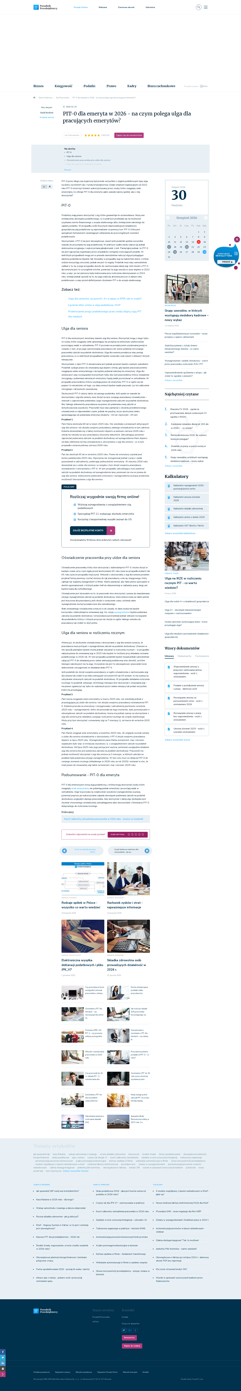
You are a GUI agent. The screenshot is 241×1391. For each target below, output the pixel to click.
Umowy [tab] (169, 656)
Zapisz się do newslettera (129, 135)
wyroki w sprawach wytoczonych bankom (163, 1167)
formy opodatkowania (169, 1154)
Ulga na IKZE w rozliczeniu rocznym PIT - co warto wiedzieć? (183, 583)
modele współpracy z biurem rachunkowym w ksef (59, 1164)
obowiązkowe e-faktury (114, 1167)
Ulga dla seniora (74, 156)
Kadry (131, 86)
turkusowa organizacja (191, 1157)
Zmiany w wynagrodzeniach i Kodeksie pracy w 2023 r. (182, 1220)
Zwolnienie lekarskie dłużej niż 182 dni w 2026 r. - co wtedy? (189, 426)
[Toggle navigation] (206, 7)
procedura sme (128, 1164)
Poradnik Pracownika (101, 1317)
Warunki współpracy (84, 1372)
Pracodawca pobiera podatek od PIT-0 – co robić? (140, 1054)
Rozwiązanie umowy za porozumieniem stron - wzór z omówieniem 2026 (188, 701)
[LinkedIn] (3, 1363)
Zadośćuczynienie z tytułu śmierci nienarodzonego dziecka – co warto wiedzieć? (182, 349)
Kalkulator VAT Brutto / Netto (188, 525)
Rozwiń (67, 170)
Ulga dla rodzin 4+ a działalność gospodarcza (187, 601)
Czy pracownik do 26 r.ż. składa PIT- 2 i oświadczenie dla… (94, 1076)
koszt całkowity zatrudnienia (124, 1157)
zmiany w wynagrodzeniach (151, 1164)
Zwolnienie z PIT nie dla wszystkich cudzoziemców (93, 1097)
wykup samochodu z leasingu (82, 1154)
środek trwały (149, 1154)
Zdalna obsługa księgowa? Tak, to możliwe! (177, 1240)
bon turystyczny (54, 1171)
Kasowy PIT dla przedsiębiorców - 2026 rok (58, 1237)
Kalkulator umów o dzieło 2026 (189, 517)
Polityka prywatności (41, 1372)
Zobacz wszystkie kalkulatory (180, 533)
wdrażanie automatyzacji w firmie (152, 1160)
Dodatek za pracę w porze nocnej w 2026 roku (188, 448)
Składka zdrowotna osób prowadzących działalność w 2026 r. (126, 965)
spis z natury (78, 1157)
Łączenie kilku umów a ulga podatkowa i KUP (94, 305)
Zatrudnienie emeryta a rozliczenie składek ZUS (94, 1119)
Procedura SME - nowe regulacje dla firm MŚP (178, 1211)
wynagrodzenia (122, 612)
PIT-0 (69, 152)
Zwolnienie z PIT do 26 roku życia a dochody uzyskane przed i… (140, 1076)
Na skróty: (69, 148)
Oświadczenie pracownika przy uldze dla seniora (88, 160)
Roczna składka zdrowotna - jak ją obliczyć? (57, 1216)
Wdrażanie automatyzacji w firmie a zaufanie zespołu (121, 1262)
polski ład (191, 1167)
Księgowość (63, 86)
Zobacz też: (71, 289)
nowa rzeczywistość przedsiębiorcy (188, 1160)
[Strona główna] (34, 97)
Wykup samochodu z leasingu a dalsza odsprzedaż (61, 1208)
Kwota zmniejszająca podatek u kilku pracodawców (139, 990)
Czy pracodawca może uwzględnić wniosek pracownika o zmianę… (94, 990)
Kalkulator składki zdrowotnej (188, 508)
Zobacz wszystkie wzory (177, 739)
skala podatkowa (60, 1157)
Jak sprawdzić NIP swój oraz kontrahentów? (57, 1191)
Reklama (103, 7)
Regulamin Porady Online (107, 1372)
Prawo (111, 86)
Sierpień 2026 (186, 218)
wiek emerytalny (80, 788)
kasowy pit (133, 1154)
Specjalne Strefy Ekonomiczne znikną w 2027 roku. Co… (140, 1119)
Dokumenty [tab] (184, 656)
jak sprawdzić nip (41, 1154)
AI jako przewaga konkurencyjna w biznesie (117, 1245)
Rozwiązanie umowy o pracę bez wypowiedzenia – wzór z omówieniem (187, 716)
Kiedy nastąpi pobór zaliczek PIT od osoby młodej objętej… (140, 1097)
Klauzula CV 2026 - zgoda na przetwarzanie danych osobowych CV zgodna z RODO (188, 413)
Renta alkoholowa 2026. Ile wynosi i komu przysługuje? (189, 437)
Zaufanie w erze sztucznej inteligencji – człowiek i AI (121, 1220)
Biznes (38, 86)
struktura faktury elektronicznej (102, 1164)
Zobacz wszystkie (173, 380)
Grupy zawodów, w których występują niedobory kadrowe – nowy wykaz (187, 315)
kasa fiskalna (59, 1154)
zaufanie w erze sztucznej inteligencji (159, 1157)
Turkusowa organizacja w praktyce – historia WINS (120, 1228)
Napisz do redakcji (132, 1346)
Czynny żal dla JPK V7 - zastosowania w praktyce (120, 1202)
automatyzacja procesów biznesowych (54, 1160)
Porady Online (81, 7)
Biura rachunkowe (161, 86)
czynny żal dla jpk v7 (97, 1157)
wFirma (95, 1321)
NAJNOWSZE (170, 306)
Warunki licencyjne (130, 1372)
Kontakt (125, 1317)
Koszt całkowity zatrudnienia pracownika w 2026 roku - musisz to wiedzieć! (103, 819)
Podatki (89, 86)
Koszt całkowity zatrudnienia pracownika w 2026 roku (122, 1211)
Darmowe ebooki (126, 7)
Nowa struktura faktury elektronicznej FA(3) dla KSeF (182, 1202)
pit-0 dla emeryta (72, 135)
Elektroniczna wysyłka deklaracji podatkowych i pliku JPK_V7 (82, 965)
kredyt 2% (134, 1167)
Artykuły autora (47, 117)
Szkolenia (150, 7)
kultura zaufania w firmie (121, 1160)
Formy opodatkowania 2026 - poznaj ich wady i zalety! (62, 1269)
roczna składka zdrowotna (112, 1154)
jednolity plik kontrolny (89, 1167)
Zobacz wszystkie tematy (75, 1171)
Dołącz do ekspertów (131, 1323)
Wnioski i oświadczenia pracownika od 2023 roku (94, 1054)
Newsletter (129, 1337)
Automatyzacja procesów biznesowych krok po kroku (122, 1237)
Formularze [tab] (202, 656)
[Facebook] (3, 1352)
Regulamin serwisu (62, 1372)
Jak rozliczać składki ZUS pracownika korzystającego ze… (139, 1011)
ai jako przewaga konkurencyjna (91, 1160)
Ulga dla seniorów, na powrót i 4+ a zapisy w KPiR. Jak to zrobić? (105, 298)
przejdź (226, 262)
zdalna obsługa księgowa (62, 1167)
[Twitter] (3, 1357)
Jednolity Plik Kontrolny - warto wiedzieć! (176, 1248)
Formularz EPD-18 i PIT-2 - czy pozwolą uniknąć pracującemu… (94, 1033)
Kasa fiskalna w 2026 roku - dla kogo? (55, 1199)
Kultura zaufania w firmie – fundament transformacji (120, 1254)
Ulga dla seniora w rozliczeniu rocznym (84, 164)
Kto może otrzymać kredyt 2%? (171, 1269)
